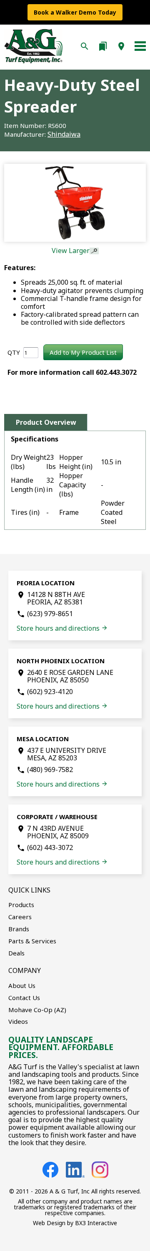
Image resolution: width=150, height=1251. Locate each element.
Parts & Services (32, 941)
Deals (16, 953)
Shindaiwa (64, 134)
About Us (21, 985)
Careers (20, 917)
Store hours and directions (62, 628)
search (85, 46)
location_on (121, 46)
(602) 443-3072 (50, 847)
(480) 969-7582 (50, 769)
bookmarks (103, 46)
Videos (18, 1021)
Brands (18, 929)
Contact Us (24, 997)
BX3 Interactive (96, 1223)
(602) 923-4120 (50, 691)
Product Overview (46, 422)
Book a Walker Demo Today (75, 12)
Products (21, 904)
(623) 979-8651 (50, 613)
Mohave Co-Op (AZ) (37, 1009)
